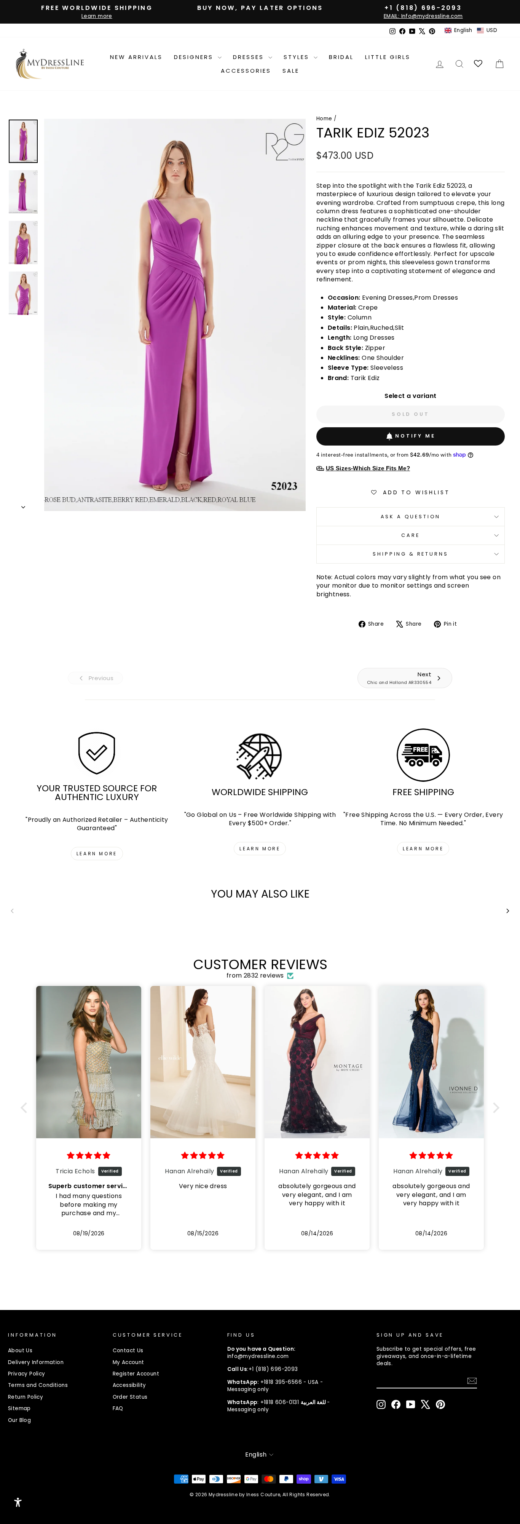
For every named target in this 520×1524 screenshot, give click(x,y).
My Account (128, 1362)
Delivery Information (36, 1362)
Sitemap (19, 1408)
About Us (20, 1350)
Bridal (341, 57)
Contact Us (128, 1350)
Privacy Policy (26, 1373)
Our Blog (19, 1420)
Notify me (415, 435)
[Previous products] (12, 911)
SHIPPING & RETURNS (410, 554)
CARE (410, 535)
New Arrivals (136, 57)
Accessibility (129, 1385)
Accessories (246, 71)
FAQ (118, 1408)
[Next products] (507, 911)
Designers (195, 57)
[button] (471, 30)
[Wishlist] (478, 63)
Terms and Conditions (38, 1385)
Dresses (249, 57)
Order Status (130, 1397)
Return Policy (25, 1397)
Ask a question (411, 516)
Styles (298, 57)
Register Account (136, 1373)
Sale (290, 71)
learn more (97, 853)
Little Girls (387, 57)
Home (324, 118)
